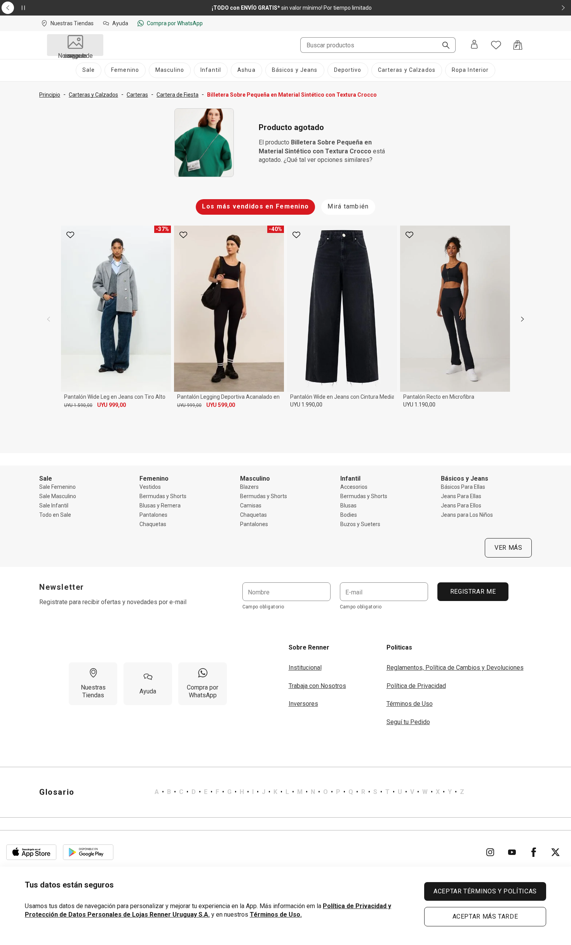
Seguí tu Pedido (408, 722)
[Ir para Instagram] (490, 852)
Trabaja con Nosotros (317, 686)
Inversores (303, 703)
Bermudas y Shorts (162, 496)
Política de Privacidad (416, 686)
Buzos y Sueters (360, 524)
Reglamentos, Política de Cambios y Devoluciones (455, 667)
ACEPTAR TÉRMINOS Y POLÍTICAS (485, 891)
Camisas (250, 505)
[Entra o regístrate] (474, 45)
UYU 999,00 (111, 405)
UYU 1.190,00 (419, 404)
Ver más (508, 547)
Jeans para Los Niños (467, 515)
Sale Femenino (57, 487)
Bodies (348, 515)
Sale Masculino (57, 496)
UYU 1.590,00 (78, 405)
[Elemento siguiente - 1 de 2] (563, 8)
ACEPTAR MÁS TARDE (485, 916)
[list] (309, 792)
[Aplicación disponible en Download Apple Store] (31, 852)
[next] (522, 319)
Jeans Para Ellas (461, 496)
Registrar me (473, 591)
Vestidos (150, 487)
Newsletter (61, 587)
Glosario (57, 792)
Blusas (348, 505)
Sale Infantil (53, 505)
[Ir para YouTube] (512, 852)
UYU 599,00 (220, 405)
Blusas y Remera (160, 505)
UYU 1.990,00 (306, 404)
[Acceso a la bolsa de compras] (517, 45)
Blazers (249, 487)
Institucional (305, 667)
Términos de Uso (409, 703)
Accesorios (353, 487)
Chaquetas (152, 524)
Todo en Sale (55, 515)
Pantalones (153, 515)
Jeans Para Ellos (461, 505)
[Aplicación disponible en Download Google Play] (88, 852)
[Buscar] (442, 46)
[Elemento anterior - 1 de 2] (8, 8)
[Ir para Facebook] (533, 852)
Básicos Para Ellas (463, 487)
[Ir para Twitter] (555, 852)
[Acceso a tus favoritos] (496, 45)
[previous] (48, 319)
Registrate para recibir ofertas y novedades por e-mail (112, 602)
